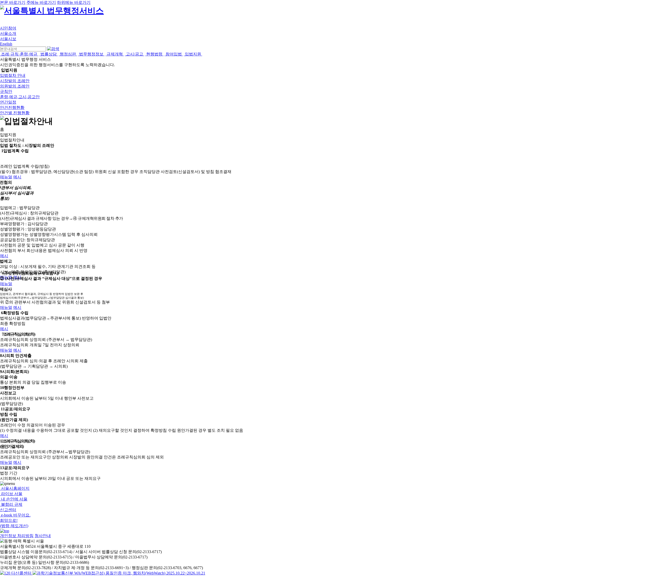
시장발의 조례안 (14, 81)
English (6, 44)
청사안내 (43, 536)
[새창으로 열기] (16, 573)
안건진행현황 (12, 107)
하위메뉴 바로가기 (74, 2)
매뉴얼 (6, 177)
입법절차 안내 (12, 75)
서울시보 (8, 39)
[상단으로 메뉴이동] (4, 531)
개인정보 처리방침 (17, 536)
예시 (17, 177)
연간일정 (8, 102)
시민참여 (8, 28)
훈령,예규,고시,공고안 (20, 97)
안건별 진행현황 (14, 113)
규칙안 (6, 91)
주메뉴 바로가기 (41, 2)
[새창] (119, 573)
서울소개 (8, 33)
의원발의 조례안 (14, 86)
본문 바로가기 (12, 2)
